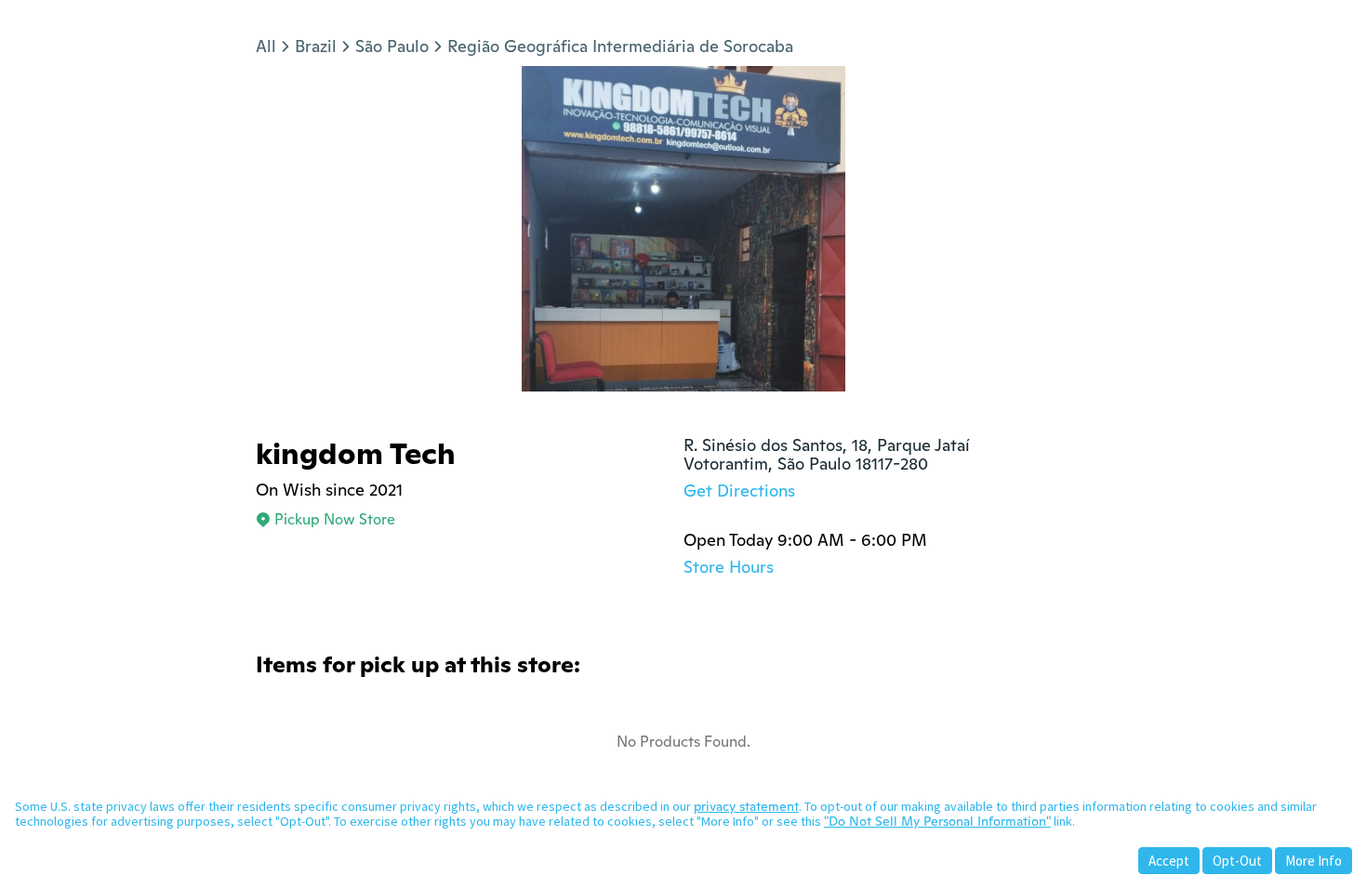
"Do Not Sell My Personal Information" (937, 821)
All (266, 46)
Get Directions (739, 490)
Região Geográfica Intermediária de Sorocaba (620, 46)
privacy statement (746, 806)
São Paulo (392, 46)
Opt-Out (1237, 860)
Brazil (316, 46)
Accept (1168, 860)
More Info (1313, 860)
